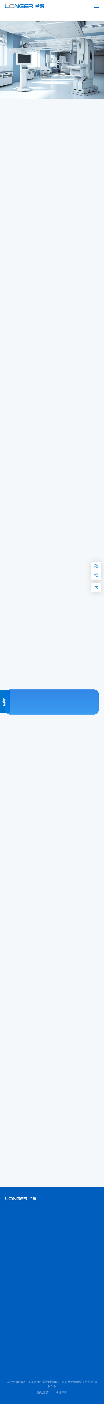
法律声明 (61, 1392)
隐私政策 (43, 1392)
